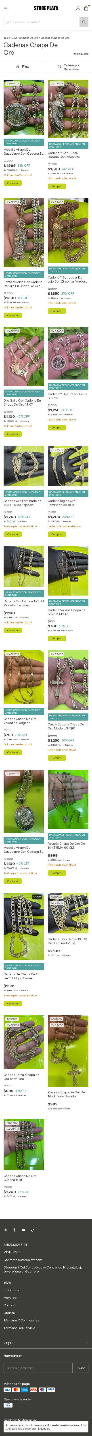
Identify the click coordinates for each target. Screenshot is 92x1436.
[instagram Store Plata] (5, 1230)
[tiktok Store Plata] (32, 1230)
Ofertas (9, 1313)
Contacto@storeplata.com (23, 1260)
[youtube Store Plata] (23, 1230)
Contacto (10, 1305)
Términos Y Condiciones (21, 1320)
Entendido (44, 1428)
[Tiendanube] (21, 1421)
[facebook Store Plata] (14, 1230)
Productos (11, 1290)
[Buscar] (83, 22)
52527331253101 (15, 1245)
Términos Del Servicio (19, 1328)
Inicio (7, 37)
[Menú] (6, 9)
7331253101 (12, 1252)
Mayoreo (10, 1298)
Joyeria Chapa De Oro (25, 37)
